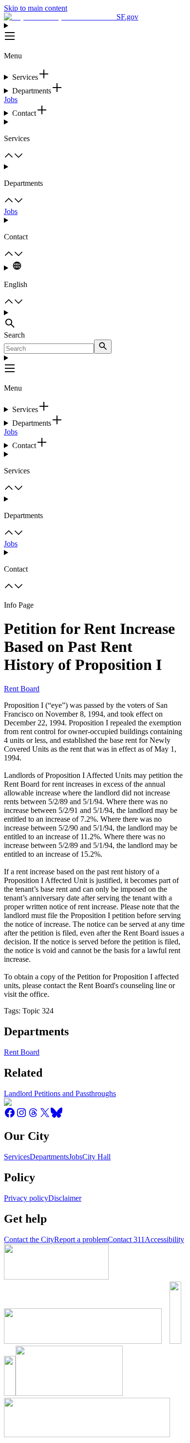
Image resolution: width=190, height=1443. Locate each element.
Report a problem (81, 1239)
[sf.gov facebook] (10, 1116)
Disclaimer (64, 1198)
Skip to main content (35, 8)
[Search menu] (95, 319)
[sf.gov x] (45, 1116)
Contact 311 (126, 1239)
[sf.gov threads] (33, 1116)
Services (17, 1157)
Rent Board (21, 689)
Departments (49, 1157)
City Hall (96, 1157)
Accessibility (164, 1239)
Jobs (11, 99)
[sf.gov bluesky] (56, 1116)
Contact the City (29, 1239)
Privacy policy (26, 1198)
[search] (103, 347)
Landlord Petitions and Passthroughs (60, 1093)
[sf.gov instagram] (21, 1116)
